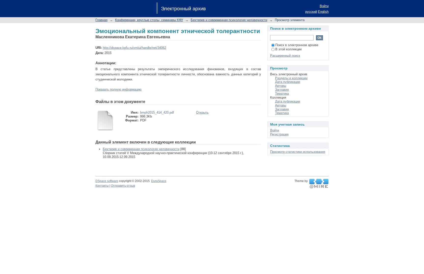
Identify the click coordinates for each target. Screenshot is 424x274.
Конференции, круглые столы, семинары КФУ (149, 20)
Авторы (280, 86)
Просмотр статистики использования (297, 152)
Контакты (102, 185)
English (323, 11)
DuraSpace (158, 181)
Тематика (282, 93)
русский (311, 11)
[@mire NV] (319, 183)
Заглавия (282, 89)
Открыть (202, 112)
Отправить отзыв (123, 185)
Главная (101, 20)
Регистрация (279, 134)
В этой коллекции (288, 49)
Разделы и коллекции (291, 78)
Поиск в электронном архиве (296, 45)
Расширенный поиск (285, 55)
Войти (324, 6)
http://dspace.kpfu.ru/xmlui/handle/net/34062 (134, 48)
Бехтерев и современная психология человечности (229, 20)
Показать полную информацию (118, 89)
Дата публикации (287, 82)
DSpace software (106, 181)
